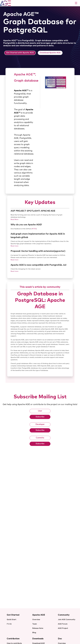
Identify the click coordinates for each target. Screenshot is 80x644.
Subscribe (40, 417)
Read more (14, 246)
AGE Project (63, 628)
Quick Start (11, 619)
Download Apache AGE (50, 53)
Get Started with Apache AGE (20, 53)
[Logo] (5, 3)
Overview (36, 619)
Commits (40, 438)
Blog (34, 632)
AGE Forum (63, 624)
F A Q (9, 624)
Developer (40, 424)
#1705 (34, 229)
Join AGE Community (66, 619)
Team (34, 624)
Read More (14, 219)
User (40, 411)
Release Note (37, 628)
